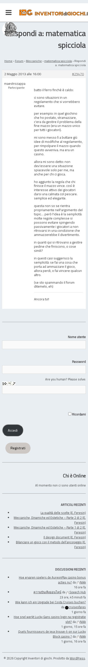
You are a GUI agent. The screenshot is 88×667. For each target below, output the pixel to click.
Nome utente (77, 336)
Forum (19, 61)
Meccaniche (34, 61)
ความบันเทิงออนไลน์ (47, 592)
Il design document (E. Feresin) (65, 537)
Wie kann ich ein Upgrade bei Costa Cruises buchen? (50, 602)
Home (8, 61)
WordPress (77, 658)
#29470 (78, 74)
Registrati (18, 448)
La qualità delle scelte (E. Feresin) (63, 512)
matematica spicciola (58, 61)
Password (79, 361)
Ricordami (78, 414)
